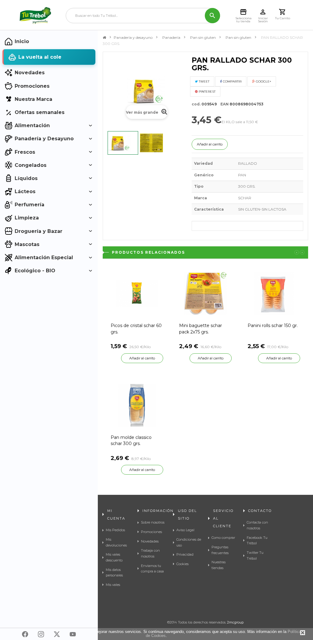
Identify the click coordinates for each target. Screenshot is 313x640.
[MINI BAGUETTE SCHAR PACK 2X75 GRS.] (205, 293)
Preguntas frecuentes (220, 550)
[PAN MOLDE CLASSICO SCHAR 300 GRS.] (137, 405)
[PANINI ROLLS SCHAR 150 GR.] (273, 293)
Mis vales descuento (114, 557)
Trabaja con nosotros (150, 553)
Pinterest (206, 92)
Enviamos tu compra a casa (152, 569)
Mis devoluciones (116, 542)
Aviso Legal (185, 530)
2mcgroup (235, 622)
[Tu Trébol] (35, 15)
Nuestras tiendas (219, 565)
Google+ (263, 81)
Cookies (182, 564)
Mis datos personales (114, 573)
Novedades (150, 541)
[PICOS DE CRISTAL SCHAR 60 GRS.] (137, 293)
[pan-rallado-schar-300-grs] (123, 143)
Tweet (203, 81)
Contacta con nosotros (257, 525)
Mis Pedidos (115, 530)
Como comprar (223, 537)
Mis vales (113, 585)
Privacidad (184, 554)
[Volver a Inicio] (104, 38)
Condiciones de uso (188, 542)
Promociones (151, 532)
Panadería (171, 37)
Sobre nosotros (152, 522)
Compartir (231, 81)
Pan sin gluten (203, 37)
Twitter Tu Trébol (255, 555)
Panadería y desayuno (133, 37)
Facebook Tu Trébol (257, 540)
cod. (196, 104)
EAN (223, 104)
